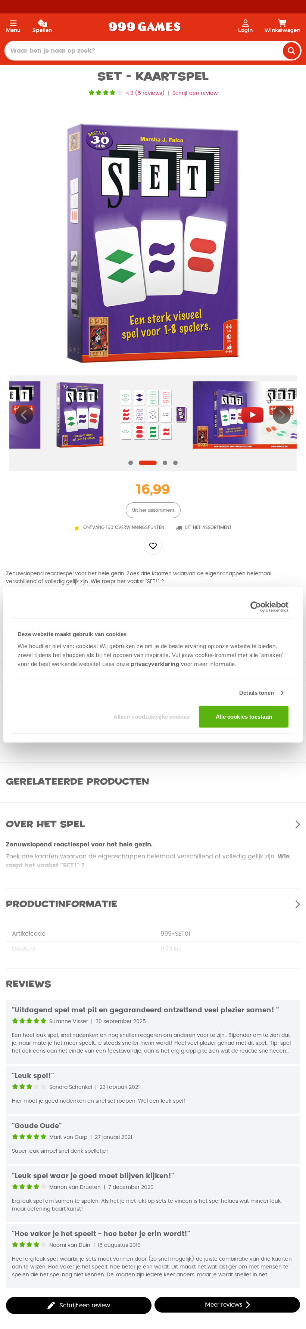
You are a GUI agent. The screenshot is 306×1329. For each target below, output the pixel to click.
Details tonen (256, 693)
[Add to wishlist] (153, 546)
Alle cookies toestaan (244, 716)
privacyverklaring (155, 663)
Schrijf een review (195, 93)
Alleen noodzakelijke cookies (151, 716)
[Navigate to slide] (130, 463)
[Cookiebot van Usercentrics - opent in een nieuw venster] (255, 607)
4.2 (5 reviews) (145, 93)
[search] (291, 50)
